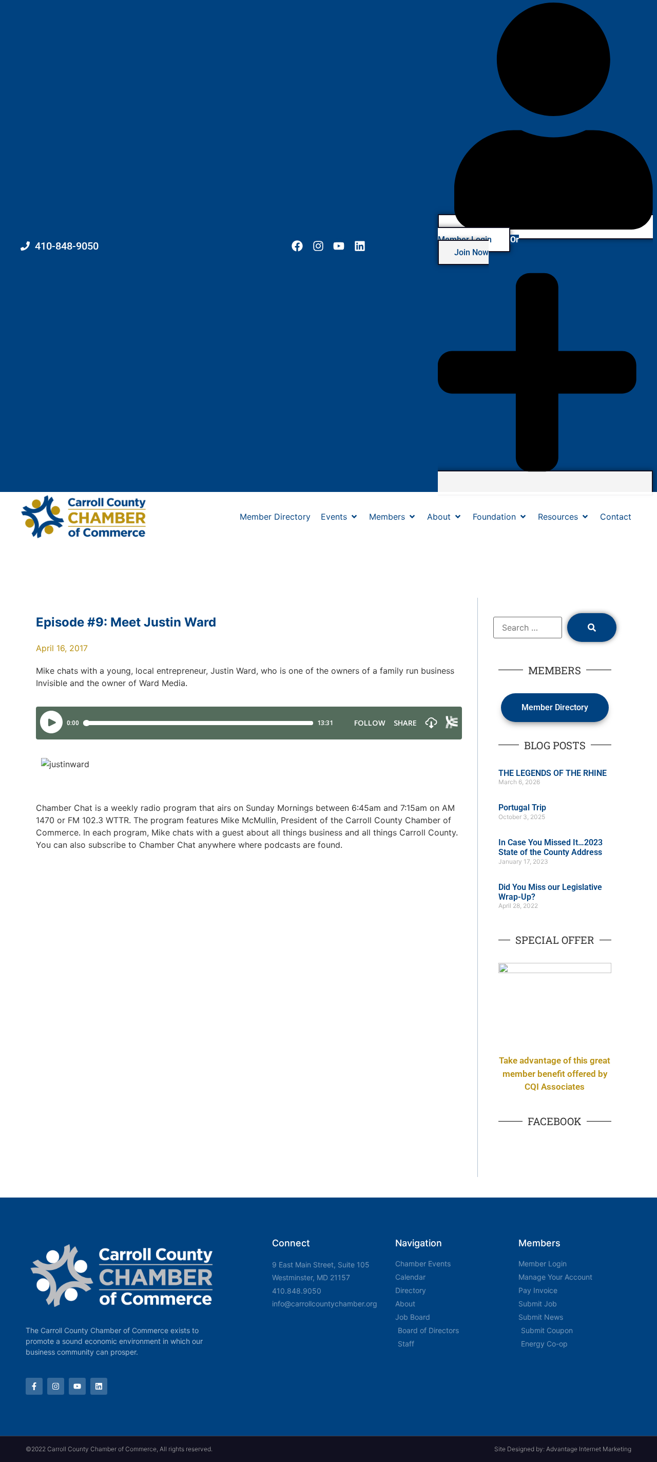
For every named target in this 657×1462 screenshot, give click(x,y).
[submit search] (591, 627)
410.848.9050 (296, 1290)
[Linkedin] (360, 246)
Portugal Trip (522, 807)
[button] (340, 516)
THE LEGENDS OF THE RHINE (552, 773)
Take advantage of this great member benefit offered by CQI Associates (554, 1073)
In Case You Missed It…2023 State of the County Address (550, 847)
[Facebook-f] (34, 1386)
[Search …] (527, 627)
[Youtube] (339, 246)
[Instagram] (318, 246)
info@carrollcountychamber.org (324, 1303)
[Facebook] (297, 246)
